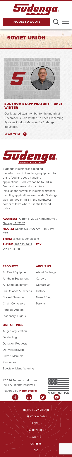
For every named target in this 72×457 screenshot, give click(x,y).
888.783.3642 (23, 244)
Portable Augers (13, 310)
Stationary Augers (14, 316)
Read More (12, 134)
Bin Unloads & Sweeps (17, 291)
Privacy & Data (36, 416)
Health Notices (36, 430)
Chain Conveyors (14, 303)
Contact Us (43, 285)
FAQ (36, 450)
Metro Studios (28, 391)
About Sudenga (46, 272)
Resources (9, 362)
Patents (41, 303)
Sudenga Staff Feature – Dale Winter (33, 105)
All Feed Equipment (15, 272)
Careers (41, 278)
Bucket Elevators (13, 297)
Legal (36, 423)
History (40, 291)
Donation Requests (15, 343)
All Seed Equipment (15, 285)
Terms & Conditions (36, 409)
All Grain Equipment (16, 278)
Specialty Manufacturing (18, 368)
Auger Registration (15, 331)
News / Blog (44, 297)
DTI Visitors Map (13, 350)
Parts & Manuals (13, 356)
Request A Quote (26, 22)
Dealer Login (11, 337)
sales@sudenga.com (26, 239)
